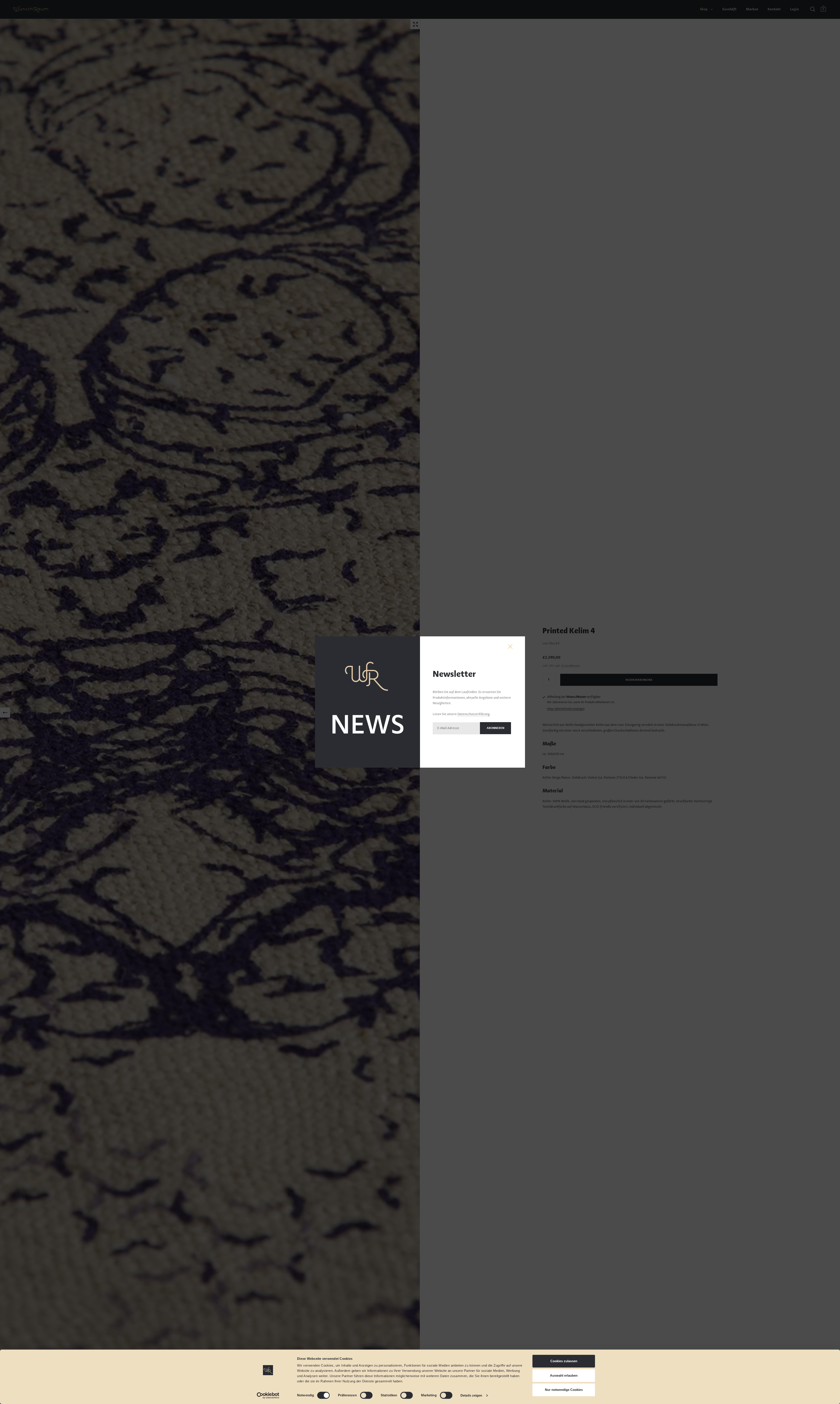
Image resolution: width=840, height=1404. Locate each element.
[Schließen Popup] (510, 646)
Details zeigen (471, 1395)
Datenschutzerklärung (473, 714)
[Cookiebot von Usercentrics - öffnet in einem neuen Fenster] (268, 1395)
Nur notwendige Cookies (564, 1390)
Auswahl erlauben (564, 1375)
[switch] (362, 1396)
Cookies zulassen (563, 1361)
